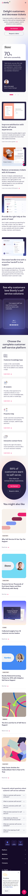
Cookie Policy (9, 887)
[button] (14, 111)
